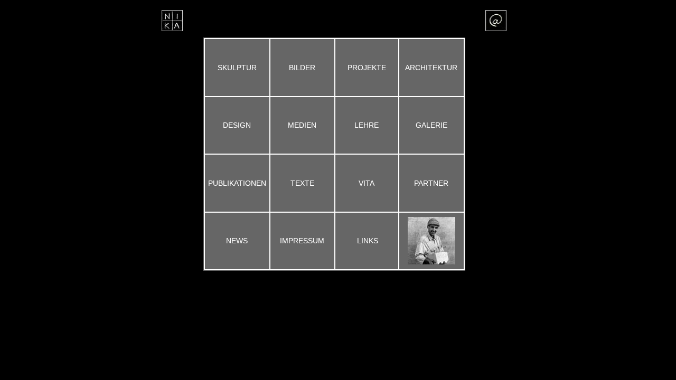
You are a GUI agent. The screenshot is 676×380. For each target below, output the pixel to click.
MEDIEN (302, 125)
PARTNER (431, 183)
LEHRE (366, 125)
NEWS (237, 240)
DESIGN (237, 125)
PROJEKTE (367, 67)
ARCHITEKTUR (431, 67)
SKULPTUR (237, 67)
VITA (366, 183)
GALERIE (431, 125)
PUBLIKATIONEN (237, 183)
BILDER (302, 67)
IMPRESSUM (302, 240)
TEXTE (302, 183)
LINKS (367, 240)
